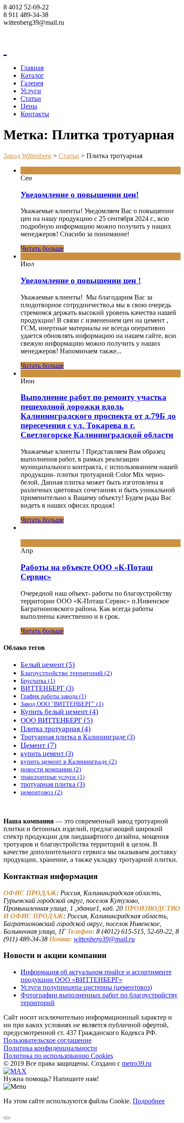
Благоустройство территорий (66, 672)
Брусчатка (38, 681)
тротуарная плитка (53, 784)
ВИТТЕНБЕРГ (47, 688)
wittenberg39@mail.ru (104, 939)
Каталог (32, 75)
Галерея (32, 83)
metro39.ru (136, 1063)
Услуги (31, 90)
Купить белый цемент (59, 712)
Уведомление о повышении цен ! (81, 280)
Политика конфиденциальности (50, 1048)
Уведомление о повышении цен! (80, 194)
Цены (29, 106)
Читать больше (42, 248)
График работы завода (53, 696)
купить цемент (47, 753)
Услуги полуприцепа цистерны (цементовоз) (86, 987)
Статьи (31, 98)
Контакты (35, 114)
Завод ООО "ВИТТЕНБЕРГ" (62, 704)
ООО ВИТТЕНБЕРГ (57, 720)
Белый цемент (48, 665)
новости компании (51, 769)
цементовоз (41, 792)
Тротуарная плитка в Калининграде (78, 737)
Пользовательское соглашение (47, 1040)
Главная (32, 67)
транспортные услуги (53, 777)
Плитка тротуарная (56, 729)
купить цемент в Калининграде (69, 761)
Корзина (15, 30)
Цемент (38, 745)
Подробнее (149, 1101)
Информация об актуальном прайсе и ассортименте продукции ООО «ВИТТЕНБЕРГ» (96, 975)
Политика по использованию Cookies (58, 1055)
